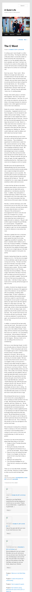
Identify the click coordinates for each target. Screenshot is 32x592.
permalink (15, 479)
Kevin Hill (21, 49)
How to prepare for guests (17, 584)
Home (6, 34)
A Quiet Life (10, 9)
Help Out (19, 34)
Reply (9, 510)
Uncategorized (19, 477)
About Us (12, 34)
